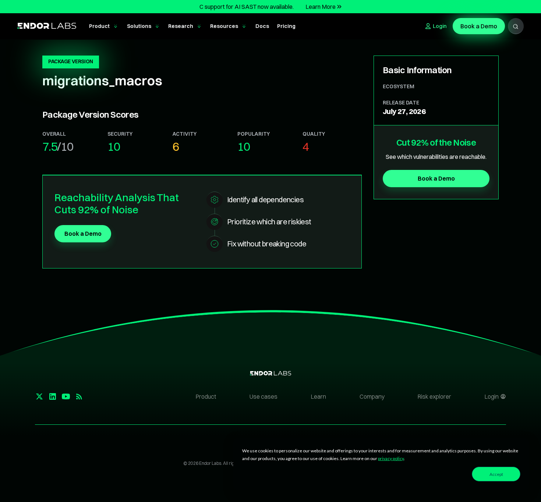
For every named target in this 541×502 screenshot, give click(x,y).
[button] (104, 26)
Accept (496, 474)
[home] (46, 26)
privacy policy (391, 458)
